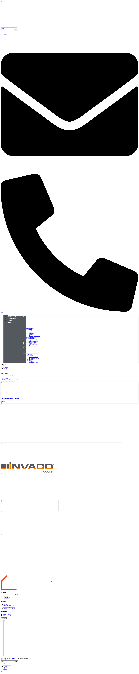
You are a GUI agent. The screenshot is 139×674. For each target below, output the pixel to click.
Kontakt (5, 604)
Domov (2, 373)
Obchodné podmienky (8, 605)
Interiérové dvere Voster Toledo (10, 398)
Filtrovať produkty (5, 378)
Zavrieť (2, 371)
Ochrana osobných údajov (9, 608)
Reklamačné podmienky (9, 607)
